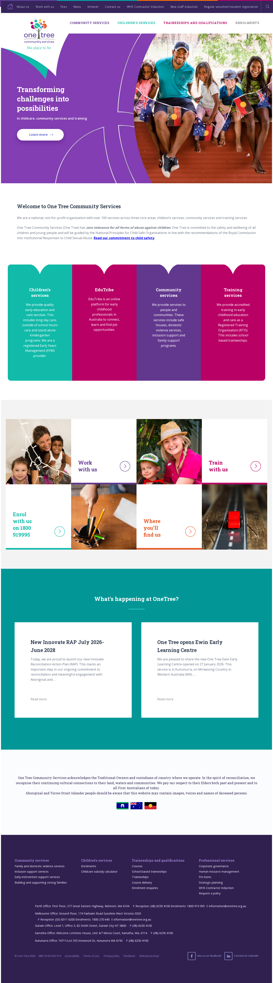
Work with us (45, 7)
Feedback (129, 956)
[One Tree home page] (7, 6)
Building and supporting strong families (41, 882)
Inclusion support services (32, 871)
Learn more (38, 134)
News (77, 7)
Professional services (216, 860)
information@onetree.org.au (227, 906)
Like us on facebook (208, 955)
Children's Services (136, 23)
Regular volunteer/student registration (231, 7)
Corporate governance (214, 866)
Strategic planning (211, 882)
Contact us (112, 7)
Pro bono (205, 877)
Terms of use (91, 956)
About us (23, 7)
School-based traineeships (149, 871)
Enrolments (247, 23)
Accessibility (72, 956)
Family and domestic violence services (40, 866)
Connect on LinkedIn (245, 955)
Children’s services (96, 860)
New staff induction (184, 7)
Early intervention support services (37, 877)
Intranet (93, 7)
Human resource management (219, 871)
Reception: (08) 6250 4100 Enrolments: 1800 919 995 (170, 906)
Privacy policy (111, 956)
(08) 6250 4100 (142, 926)
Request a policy (210, 893)
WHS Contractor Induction (145, 7)
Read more (39, 699)
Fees (64, 7)
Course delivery (142, 882)
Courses (137, 866)
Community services (89, 23)
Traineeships (140, 877)
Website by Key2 (149, 956)
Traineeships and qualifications (195, 23)
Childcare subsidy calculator (99, 871)
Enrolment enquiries (145, 888)
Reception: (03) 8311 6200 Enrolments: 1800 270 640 (75, 919)
